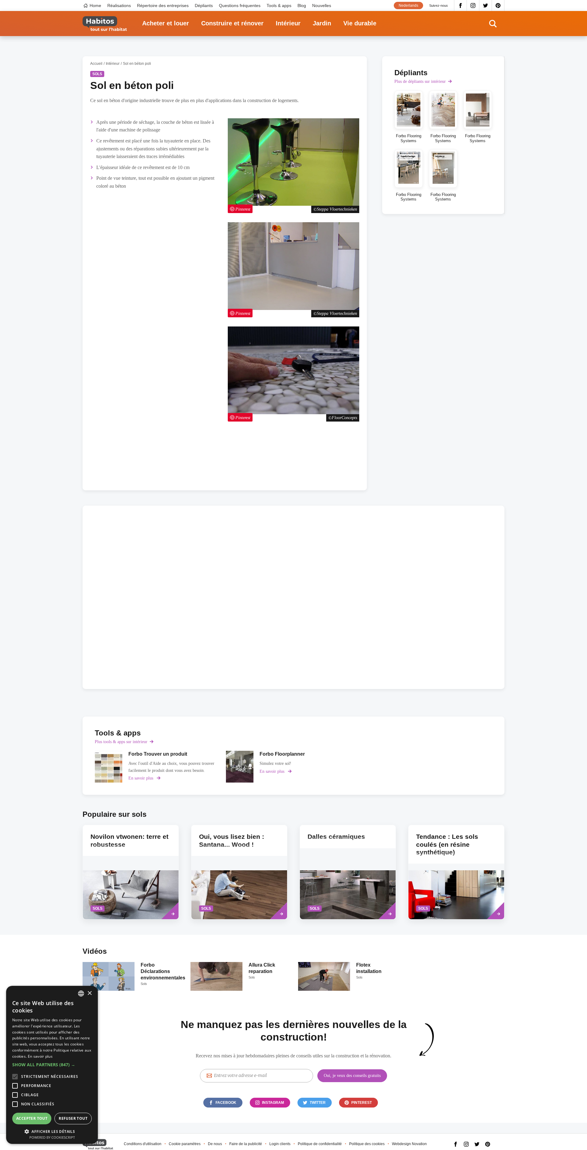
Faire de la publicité (245, 1144)
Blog (301, 5)
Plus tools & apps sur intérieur (121, 741)
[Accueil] (105, 23)
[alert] (52, 1065)
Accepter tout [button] (31, 1118)
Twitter (485, 5)
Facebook (460, 5)
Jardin (322, 23)
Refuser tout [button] (73, 1118)
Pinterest (498, 5)
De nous (215, 1144)
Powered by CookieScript (52, 1137)
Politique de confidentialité (320, 1144)
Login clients (279, 1144)
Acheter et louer (165, 23)
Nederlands (408, 5)
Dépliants (204, 5)
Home (95, 5)
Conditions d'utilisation (142, 1144)
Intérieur (288, 23)
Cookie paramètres (185, 1144)
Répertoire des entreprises (163, 5)
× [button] (89, 993)
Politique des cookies (367, 1144)
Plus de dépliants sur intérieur (420, 81)
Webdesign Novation (409, 1144)
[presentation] (239, 872)
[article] (160, 766)
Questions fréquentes (239, 5)
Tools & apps (279, 5)
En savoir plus (40, 1056)
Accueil (96, 63)
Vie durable (359, 23)
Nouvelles (321, 5)
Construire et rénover (232, 23)
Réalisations (119, 5)
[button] (52, 1065)
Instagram (473, 5)
